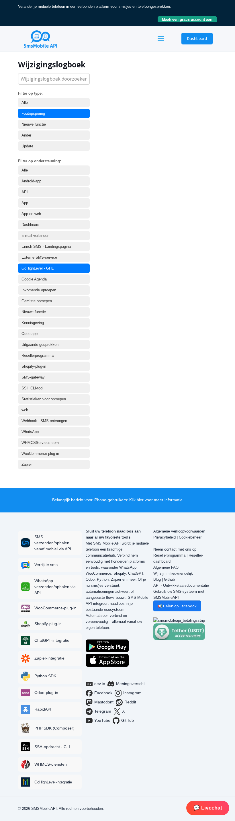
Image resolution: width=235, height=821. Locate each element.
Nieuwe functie (33, 124)
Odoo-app (29, 333)
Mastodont (103, 702)
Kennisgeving (32, 323)
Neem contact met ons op (174, 549)
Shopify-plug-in (33, 366)
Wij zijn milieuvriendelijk (173, 573)
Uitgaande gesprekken (39, 344)
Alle (24, 102)
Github (169, 579)
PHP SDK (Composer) (54, 728)
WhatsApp (30, 432)
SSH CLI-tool (32, 388)
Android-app (31, 181)
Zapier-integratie (49, 658)
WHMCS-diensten (50, 764)
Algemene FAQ (166, 567)
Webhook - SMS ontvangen (44, 421)
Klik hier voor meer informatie (156, 500)
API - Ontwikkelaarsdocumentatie (181, 585)
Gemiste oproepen (36, 301)
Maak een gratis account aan (189, 19)
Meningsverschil (130, 683)
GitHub (127, 720)
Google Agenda (34, 279)
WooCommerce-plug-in (40, 453)
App (24, 203)
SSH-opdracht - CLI (52, 746)
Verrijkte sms (46, 564)
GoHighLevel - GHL (37, 268)
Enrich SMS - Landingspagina (46, 246)
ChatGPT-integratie (51, 640)
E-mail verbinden (35, 235)
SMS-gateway (33, 377)
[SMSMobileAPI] (40, 39)
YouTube (102, 720)
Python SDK (45, 676)
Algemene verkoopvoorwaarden (179, 531)
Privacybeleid (164, 537)
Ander (26, 135)
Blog (157, 579)
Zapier (26, 464)
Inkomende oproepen (38, 290)
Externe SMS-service (39, 257)
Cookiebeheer (190, 537)
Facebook (103, 693)
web (24, 410)
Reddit (130, 702)
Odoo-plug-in (46, 692)
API (24, 192)
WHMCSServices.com (40, 442)
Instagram (132, 693)
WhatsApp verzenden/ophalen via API (55, 586)
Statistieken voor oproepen (43, 399)
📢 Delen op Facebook (177, 606)
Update (27, 146)
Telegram (102, 711)
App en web (31, 214)
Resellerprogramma (37, 355)
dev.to (99, 683)
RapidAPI (42, 709)
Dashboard (197, 38)
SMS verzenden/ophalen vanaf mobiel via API (52, 543)
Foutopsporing (33, 113)
